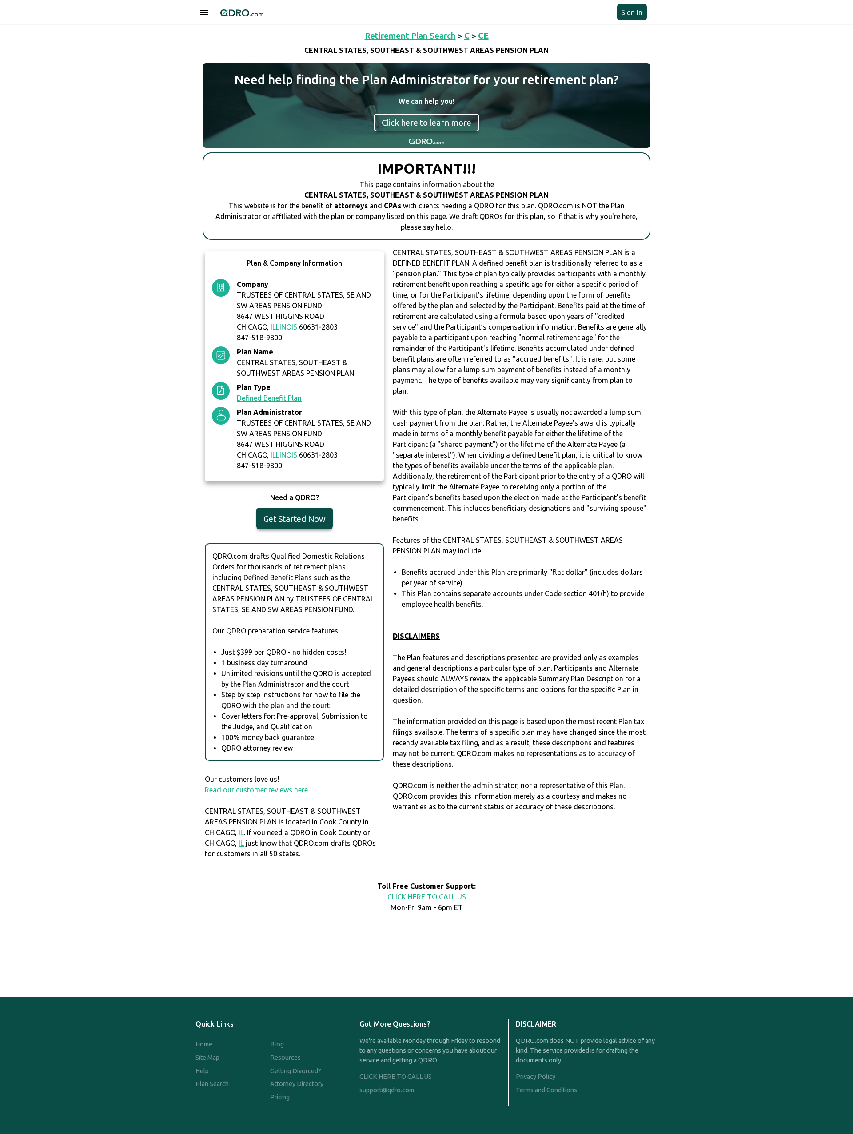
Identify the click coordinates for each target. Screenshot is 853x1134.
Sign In (631, 12)
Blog (277, 1044)
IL (241, 832)
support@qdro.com (386, 1090)
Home (203, 1044)
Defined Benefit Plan (269, 398)
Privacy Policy (535, 1076)
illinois (284, 327)
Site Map (207, 1057)
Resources (285, 1057)
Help (202, 1070)
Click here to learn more (426, 122)
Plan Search (212, 1083)
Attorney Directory (296, 1083)
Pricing (280, 1097)
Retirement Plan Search (410, 35)
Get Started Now (294, 519)
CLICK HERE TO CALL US (426, 897)
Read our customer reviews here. (257, 790)
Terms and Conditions (546, 1090)
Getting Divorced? (295, 1070)
